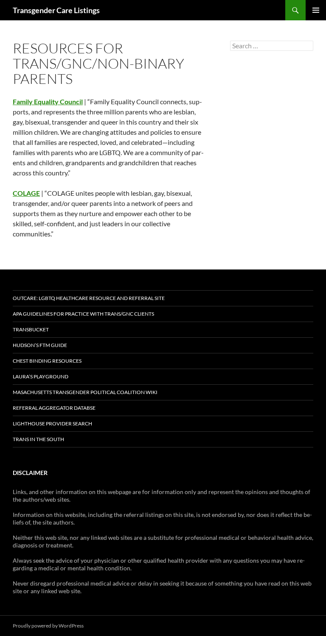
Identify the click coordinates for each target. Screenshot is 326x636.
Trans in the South (38, 439)
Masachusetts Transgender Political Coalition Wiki (85, 392)
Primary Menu (316, 10)
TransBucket (31, 329)
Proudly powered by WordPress (48, 625)
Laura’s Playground (40, 376)
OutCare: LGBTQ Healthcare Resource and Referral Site (89, 298)
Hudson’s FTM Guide (40, 345)
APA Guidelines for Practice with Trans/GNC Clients (83, 314)
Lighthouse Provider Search (52, 423)
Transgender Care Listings (56, 10)
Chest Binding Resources (47, 361)
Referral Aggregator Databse (54, 408)
